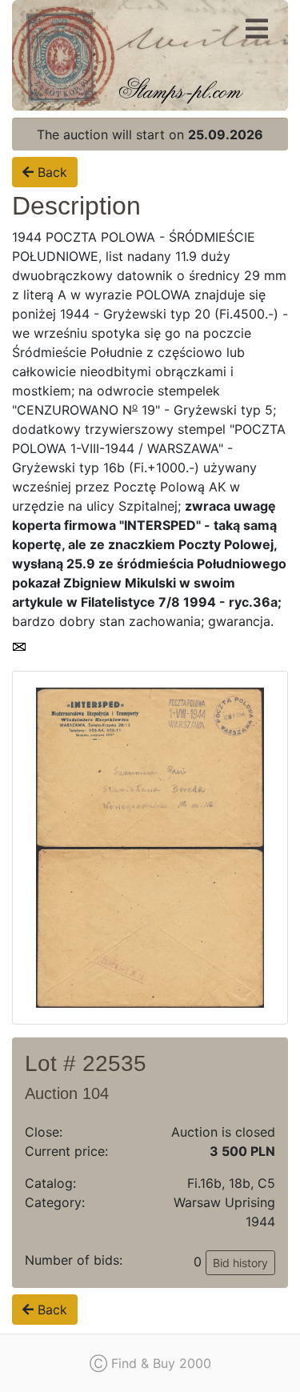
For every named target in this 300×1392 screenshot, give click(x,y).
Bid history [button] (240, 1263)
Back (50, 172)
